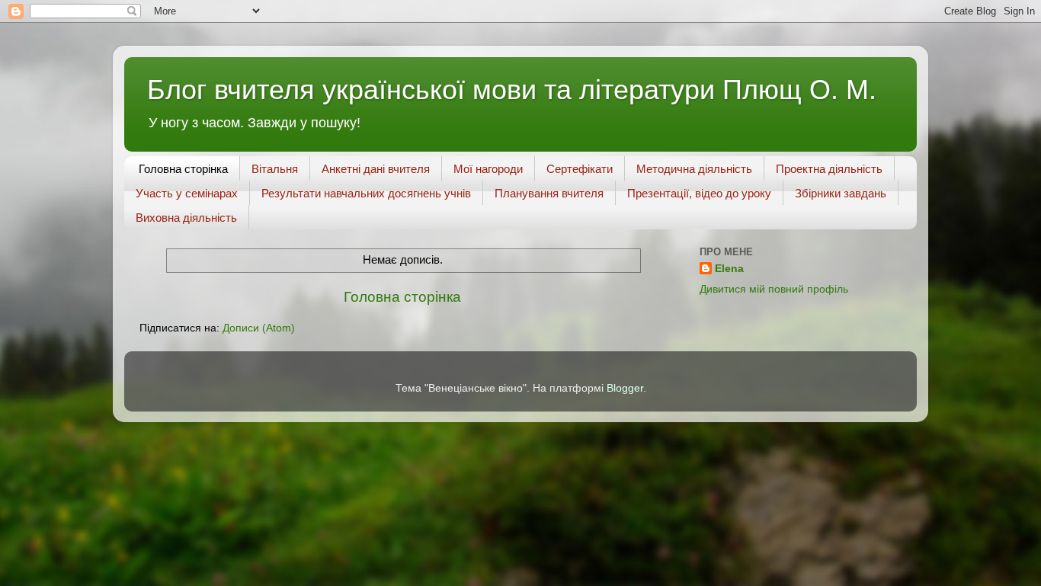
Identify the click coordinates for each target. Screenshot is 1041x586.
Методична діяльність (694, 168)
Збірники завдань (840, 193)
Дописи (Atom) (259, 328)
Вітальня (274, 168)
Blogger (625, 388)
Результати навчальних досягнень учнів (366, 193)
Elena (729, 268)
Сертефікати (579, 168)
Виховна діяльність (186, 217)
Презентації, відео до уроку (699, 193)
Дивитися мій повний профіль (774, 289)
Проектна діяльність (829, 168)
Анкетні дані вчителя (376, 168)
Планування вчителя (549, 193)
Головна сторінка (183, 168)
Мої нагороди (488, 168)
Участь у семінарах (187, 193)
